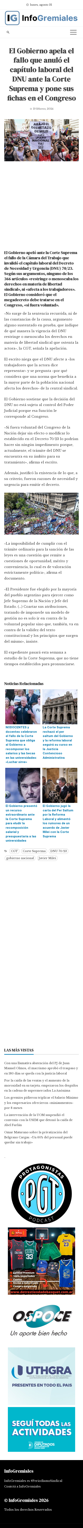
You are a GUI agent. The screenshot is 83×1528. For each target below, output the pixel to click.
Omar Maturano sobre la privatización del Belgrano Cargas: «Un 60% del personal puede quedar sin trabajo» (38, 1137)
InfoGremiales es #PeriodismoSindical (33, 1481)
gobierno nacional (20, 858)
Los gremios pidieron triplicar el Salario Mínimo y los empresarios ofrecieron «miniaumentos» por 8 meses (41, 1103)
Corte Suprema (34, 851)
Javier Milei (47, 858)
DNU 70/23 (58, 851)
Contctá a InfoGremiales (22, 1486)
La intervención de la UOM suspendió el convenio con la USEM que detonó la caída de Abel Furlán (38, 1120)
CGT (14, 851)
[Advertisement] (41, 206)
